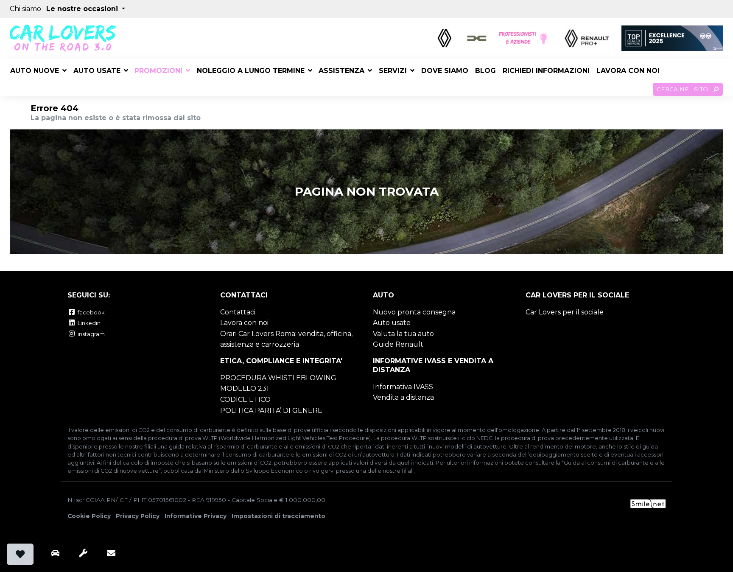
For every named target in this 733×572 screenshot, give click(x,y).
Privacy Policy (137, 516)
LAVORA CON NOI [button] (628, 71)
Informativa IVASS (403, 387)
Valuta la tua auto (403, 334)
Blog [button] (485, 71)
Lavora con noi (244, 323)
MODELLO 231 (244, 388)
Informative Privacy (196, 516)
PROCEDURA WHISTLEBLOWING (278, 378)
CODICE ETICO (245, 399)
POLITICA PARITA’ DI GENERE (271, 411)
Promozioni (158, 71)
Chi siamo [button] (25, 9)
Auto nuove (34, 71)
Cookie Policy (89, 516)
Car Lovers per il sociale (565, 312)
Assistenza (341, 71)
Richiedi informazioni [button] (546, 71)
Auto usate (96, 71)
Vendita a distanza (403, 397)
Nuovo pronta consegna (414, 312)
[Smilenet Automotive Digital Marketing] (648, 502)
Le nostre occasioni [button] (83, 9)
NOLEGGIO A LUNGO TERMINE (251, 71)
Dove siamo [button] (444, 71)
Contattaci (237, 312)
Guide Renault (398, 344)
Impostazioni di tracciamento (278, 516)
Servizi (393, 71)
